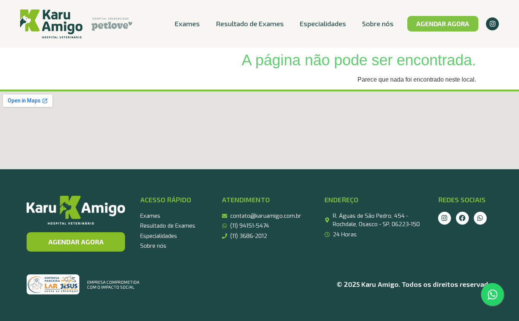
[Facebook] (462, 218)
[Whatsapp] (480, 218)
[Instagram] (492, 23)
